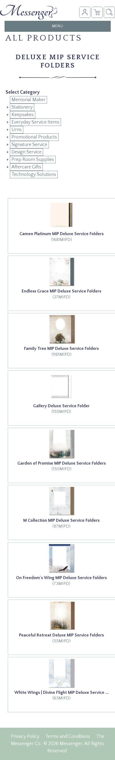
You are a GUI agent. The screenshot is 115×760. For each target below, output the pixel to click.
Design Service (26, 152)
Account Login (84, 12)
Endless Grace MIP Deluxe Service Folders (61, 291)
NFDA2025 (97, 12)
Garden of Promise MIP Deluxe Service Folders (61, 463)
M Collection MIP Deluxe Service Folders (61, 520)
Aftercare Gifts (26, 167)
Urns (16, 129)
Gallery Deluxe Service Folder (61, 405)
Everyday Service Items (35, 122)
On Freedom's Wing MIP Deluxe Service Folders (61, 577)
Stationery (22, 107)
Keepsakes (22, 114)
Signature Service (29, 144)
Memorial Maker (28, 99)
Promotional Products (34, 137)
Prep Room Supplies (32, 159)
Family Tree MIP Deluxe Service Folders (61, 348)
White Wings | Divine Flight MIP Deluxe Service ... (61, 692)
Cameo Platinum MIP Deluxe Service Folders (61, 233)
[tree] (58, 137)
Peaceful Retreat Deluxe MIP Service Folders (61, 635)
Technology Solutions (33, 174)
